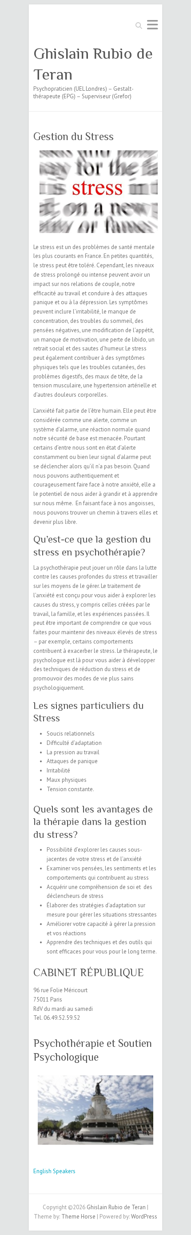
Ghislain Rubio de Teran (93, 63)
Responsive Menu (152, 24)
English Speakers (54, 1171)
